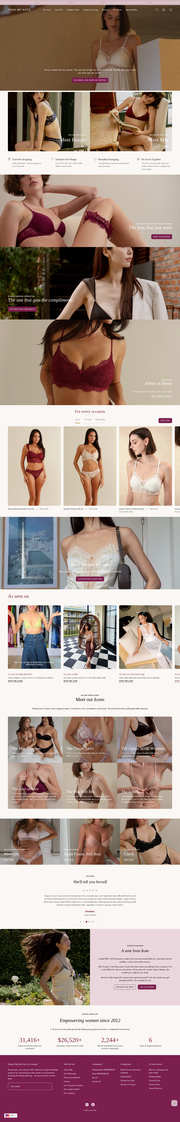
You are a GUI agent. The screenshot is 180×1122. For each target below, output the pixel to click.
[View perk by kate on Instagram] (87, 1105)
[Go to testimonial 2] (88, 921)
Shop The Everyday (161, 236)
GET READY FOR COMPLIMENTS (22, 309)
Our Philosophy (70, 1073)
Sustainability (126, 1076)
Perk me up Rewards (72, 1077)
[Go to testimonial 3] (91, 921)
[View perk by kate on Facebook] (93, 1105)
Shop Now (165, 420)
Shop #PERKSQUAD (100, 1073)
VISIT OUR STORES (147, 987)
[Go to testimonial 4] (93, 921)
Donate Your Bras (127, 1080)
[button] (157, 10)
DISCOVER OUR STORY (125, 987)
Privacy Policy (154, 1084)
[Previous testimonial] (80, 921)
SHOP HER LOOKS (15, 681)
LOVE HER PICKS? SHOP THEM (90, 579)
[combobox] (10, 1115)
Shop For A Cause (128, 1084)
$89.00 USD (154, 509)
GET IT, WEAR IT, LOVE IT (162, 396)
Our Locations (69, 1093)
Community (97, 1064)
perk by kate (92, 1110)
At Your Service (155, 1064)
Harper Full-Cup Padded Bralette (131, 509)
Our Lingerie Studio (72, 1089)
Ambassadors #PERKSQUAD (103, 1069)
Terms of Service (155, 1088)
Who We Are (69, 1064)
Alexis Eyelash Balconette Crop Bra (21, 509)
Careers (67, 1081)
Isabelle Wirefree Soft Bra (73, 509)
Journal (95, 1077)
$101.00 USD (44, 509)
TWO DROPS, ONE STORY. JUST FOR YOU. (90, 80)
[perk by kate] (19, 10)
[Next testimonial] (99, 921)
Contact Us (96, 1081)
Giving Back (126, 1064)
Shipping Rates (155, 1076)
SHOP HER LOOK (70, 681)
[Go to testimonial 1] (86, 922)
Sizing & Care (154, 1080)
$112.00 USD (93, 509)
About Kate (68, 1069)
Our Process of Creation (73, 1085)
